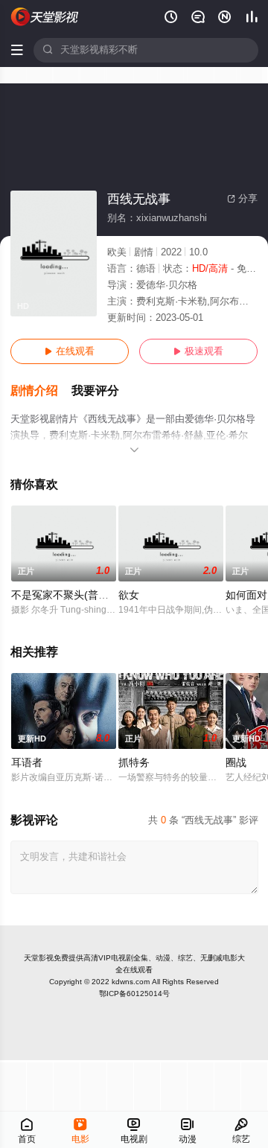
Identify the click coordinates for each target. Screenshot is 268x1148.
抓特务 (134, 762)
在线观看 (70, 351)
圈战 (236, 762)
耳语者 (26, 762)
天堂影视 (39, 958)
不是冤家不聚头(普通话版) (72, 595)
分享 (242, 199)
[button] (40, 391)
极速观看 (198, 351)
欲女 (128, 595)
